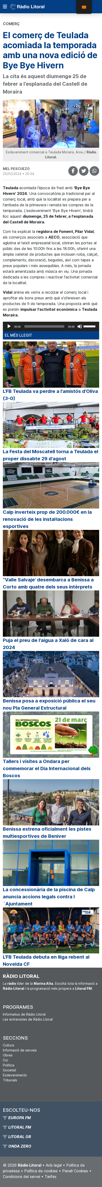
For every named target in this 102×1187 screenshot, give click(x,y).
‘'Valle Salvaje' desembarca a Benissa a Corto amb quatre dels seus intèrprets (48, 583)
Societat (9, 1070)
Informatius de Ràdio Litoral (24, 1014)
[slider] (90, 326)
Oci (5, 1060)
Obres (8, 1055)
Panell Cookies (75, 1170)
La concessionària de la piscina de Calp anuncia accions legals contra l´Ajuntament (49, 897)
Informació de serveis (20, 1050)
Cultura (8, 1045)
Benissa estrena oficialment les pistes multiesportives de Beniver (47, 832)
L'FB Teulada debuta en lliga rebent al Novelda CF (46, 960)
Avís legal (54, 1165)
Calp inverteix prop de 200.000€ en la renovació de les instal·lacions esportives (47, 519)
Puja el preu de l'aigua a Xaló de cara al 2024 (48, 643)
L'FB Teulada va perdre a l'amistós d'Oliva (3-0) (50, 394)
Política (8, 1065)
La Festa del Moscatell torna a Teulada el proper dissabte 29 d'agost (50, 455)
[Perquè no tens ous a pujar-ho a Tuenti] (83, 171)
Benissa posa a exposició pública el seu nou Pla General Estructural (49, 704)
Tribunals (10, 1080)
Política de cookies (41, 1170)
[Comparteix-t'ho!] (73, 171)
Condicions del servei (21, 1176)
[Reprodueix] (9, 326)
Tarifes (50, 1176)
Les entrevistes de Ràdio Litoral (28, 1019)
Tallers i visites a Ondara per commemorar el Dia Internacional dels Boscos (47, 768)
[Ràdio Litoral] (34, 6)
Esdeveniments (15, 1075)
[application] (51, 326)
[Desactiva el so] (79, 326)
